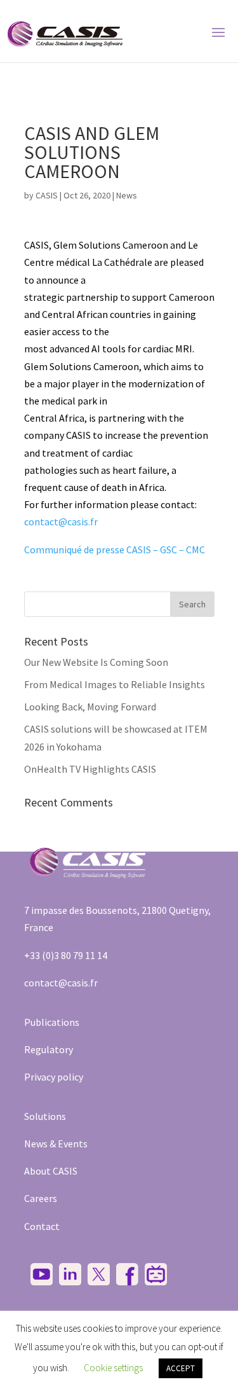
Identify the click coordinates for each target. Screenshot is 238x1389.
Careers (40, 1198)
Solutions (45, 1116)
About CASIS (50, 1170)
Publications (51, 1022)
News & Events (56, 1143)
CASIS (47, 195)
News (126, 195)
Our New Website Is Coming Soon (96, 662)
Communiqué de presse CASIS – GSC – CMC (114, 549)
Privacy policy (53, 1076)
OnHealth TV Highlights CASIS (90, 769)
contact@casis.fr (61, 521)
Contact (42, 1226)
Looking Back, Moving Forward (90, 706)
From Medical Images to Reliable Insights (114, 684)
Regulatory (48, 1049)
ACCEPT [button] (180, 1368)
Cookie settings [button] (113, 1368)
